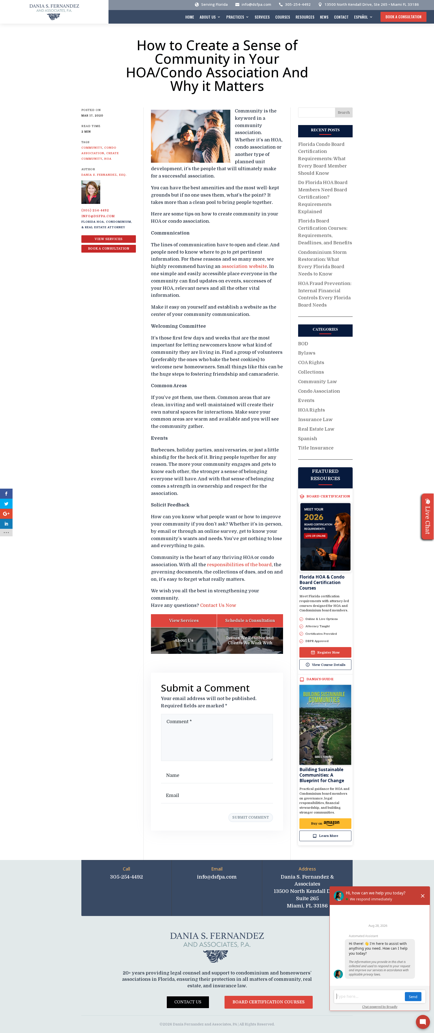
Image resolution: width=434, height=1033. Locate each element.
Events (306, 400)
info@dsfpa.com (256, 4)
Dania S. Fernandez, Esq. (104, 175)
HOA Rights (311, 410)
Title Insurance (316, 447)
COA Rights (311, 362)
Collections (311, 372)
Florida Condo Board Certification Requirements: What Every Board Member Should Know (322, 159)
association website (244, 266)
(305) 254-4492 (95, 210)
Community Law (317, 381)
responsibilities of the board (239, 564)
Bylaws (306, 353)
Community (91, 147)
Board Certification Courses (269, 1002)
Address (307, 869)
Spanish (307, 438)
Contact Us (187, 1002)
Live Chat (427, 520)
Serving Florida (214, 4)
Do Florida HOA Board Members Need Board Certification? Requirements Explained (323, 197)
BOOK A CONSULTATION (108, 248)
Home (189, 17)
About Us (208, 17)
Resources (305, 17)
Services (262, 17)
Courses (282, 17)
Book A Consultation (403, 16)
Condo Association (319, 391)
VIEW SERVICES (109, 239)
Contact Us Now (218, 605)
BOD (303, 343)
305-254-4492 (298, 4)
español (361, 17)
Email (217, 869)
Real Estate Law (316, 429)
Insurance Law (315, 419)
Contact (341, 17)
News (324, 17)
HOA (108, 158)
